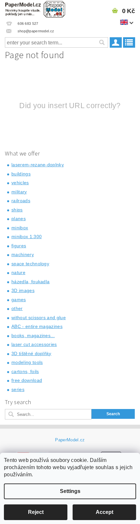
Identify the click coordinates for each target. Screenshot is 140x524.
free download (26, 380)
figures (18, 245)
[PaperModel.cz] (35, 8)
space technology (30, 263)
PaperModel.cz (70, 440)
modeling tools (27, 362)
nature (18, 272)
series (17, 389)
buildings (21, 173)
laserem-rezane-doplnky (37, 164)
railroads (20, 200)
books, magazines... (33, 335)
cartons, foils (25, 371)
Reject (36, 512)
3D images (23, 290)
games (18, 299)
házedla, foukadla (30, 281)
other (17, 308)
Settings (70, 491)
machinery (22, 254)
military (19, 191)
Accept (104, 512)
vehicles (20, 182)
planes (18, 218)
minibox (19, 227)
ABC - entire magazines (37, 326)
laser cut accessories (34, 344)
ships (17, 209)
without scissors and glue (38, 317)
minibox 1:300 (26, 236)
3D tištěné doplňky (31, 353)
